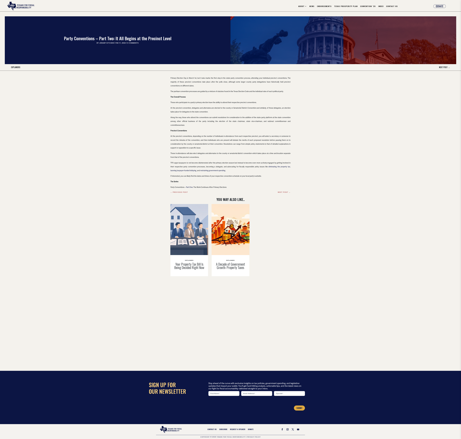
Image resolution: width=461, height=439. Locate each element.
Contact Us (392, 6)
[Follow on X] (293, 429)
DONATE (251, 429)
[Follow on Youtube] (298, 429)
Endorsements (324, 6)
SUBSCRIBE (223, 429)
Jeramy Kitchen (106, 43)
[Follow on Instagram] (287, 429)
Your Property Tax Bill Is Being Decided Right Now (189, 266)
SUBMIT (299, 408)
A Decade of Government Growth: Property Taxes (230, 266)
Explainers (15, 67)
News (311, 6)
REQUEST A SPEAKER (237, 429)
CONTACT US (212, 429)
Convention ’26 (368, 6)
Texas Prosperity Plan (346, 6)
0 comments (133, 43)
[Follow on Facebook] (282, 429)
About (301, 6)
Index (381, 6)
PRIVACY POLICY (254, 437)
